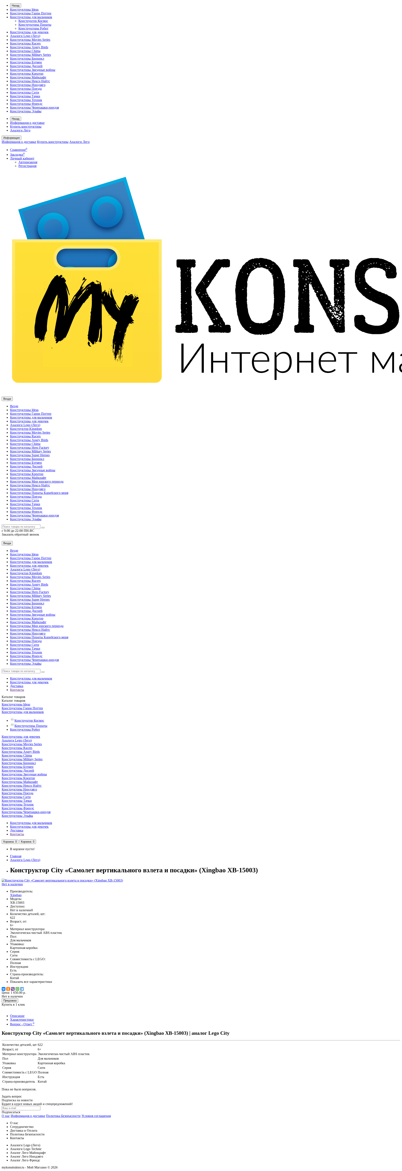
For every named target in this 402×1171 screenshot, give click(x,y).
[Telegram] (22, 989)
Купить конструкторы (25, 126)
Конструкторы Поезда (26, 88)
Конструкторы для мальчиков (31, 17)
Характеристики (22, 1019)
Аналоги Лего (20, 130)
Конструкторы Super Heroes (30, 455)
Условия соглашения (96, 1116)
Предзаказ (10, 1000)
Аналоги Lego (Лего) (25, 36)
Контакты (17, 690)
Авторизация (27, 162)
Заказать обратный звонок (20, 534)
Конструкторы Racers (25, 43)
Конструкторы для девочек (29, 32)
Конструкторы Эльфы (25, 111)
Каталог (13, 700)
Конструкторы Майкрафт (28, 77)
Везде (14, 406)
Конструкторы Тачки (25, 96)
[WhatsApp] (17, 989)
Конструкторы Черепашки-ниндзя (34, 107)
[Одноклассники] (8, 989)
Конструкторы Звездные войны (32, 70)
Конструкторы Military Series (30, 55)
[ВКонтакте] (3, 989)
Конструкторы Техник (26, 100)
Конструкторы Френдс (26, 103)
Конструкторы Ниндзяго (27, 85)
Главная (15, 856)
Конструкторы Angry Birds (29, 47)
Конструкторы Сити (24, 92)
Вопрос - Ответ (22, 1024)
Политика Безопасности (63, 1116)
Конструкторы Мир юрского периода (36, 481)
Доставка (16, 686)
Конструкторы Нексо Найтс (30, 81)
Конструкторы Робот (33, 28)
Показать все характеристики (31, 981)
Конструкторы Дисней (26, 66)
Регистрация (27, 166)
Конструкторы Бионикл (27, 58)
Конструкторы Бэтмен (26, 62)
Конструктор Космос (33, 21)
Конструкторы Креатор (26, 73)
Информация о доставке (27, 123)
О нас (6, 1116)
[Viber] (13, 989)
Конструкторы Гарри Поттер (30, 13)
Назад (15, 5)
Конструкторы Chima (25, 51)
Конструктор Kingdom (26, 429)
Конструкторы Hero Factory (29, 447)
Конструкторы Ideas (24, 9)
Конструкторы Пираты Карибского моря (39, 493)
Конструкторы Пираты (34, 24)
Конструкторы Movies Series (30, 39)
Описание (17, 1016)
